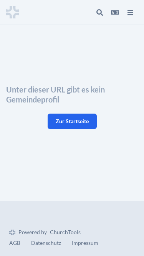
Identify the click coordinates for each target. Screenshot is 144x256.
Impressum (85, 242)
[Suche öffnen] (99, 12)
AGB (14, 242)
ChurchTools (65, 232)
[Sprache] (114, 12)
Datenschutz (46, 242)
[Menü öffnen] (130, 12)
